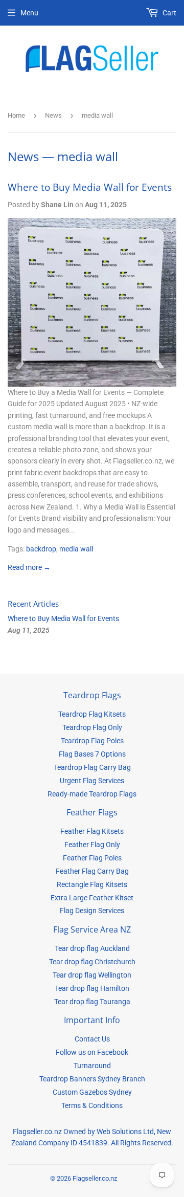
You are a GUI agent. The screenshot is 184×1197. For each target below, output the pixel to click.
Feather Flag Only (92, 844)
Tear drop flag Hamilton (92, 988)
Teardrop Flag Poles (92, 741)
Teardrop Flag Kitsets (92, 714)
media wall (76, 549)
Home (16, 115)
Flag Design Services (92, 910)
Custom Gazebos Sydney (92, 1092)
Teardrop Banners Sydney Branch (92, 1079)
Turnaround (92, 1065)
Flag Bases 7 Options (92, 754)
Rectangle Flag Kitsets (92, 884)
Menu (29, 13)
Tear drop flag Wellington (92, 975)
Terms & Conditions (92, 1105)
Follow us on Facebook (92, 1052)
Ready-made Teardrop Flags (92, 794)
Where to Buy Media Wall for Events (90, 187)
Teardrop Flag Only (92, 727)
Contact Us (92, 1039)
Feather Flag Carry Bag (92, 871)
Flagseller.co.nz (95, 1178)
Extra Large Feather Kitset (92, 898)
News (53, 115)
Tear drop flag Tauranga (92, 1001)
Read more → (29, 567)
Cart (168, 13)
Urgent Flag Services (92, 781)
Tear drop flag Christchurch (92, 962)
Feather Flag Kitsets (92, 831)
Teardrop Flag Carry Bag (92, 767)
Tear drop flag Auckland (92, 948)
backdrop (41, 549)
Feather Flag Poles (92, 858)
